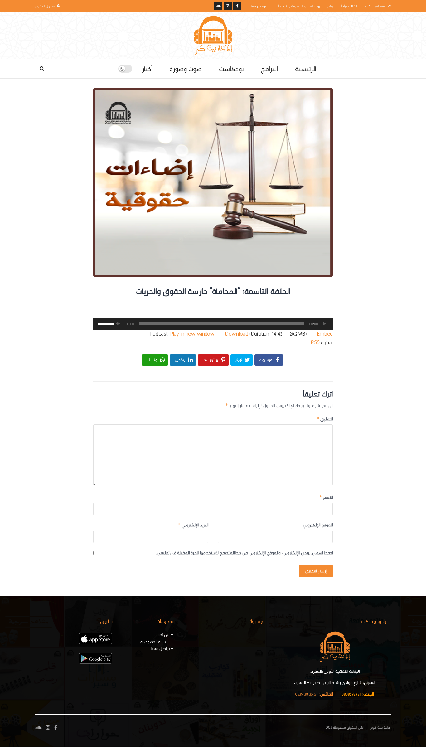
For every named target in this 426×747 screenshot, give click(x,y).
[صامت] (118, 324)
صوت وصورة (185, 68)
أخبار (147, 68)
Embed (325, 333)
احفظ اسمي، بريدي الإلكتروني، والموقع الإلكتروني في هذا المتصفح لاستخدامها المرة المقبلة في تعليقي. (244, 552)
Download (236, 333)
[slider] (105, 323)
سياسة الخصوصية (155, 642)
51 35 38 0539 (314, 694)
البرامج (269, 68)
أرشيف (328, 5)
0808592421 (357, 694)
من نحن (163, 634)
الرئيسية (305, 68)
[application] (213, 324)
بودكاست (231, 68)
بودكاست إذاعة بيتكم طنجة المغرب (295, 5)
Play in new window (192, 333)
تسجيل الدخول (46, 5)
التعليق (324, 418)
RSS (315, 342)
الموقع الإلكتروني (318, 524)
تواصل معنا (258, 5)
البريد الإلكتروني (192, 524)
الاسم (326, 497)
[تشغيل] (325, 324)
